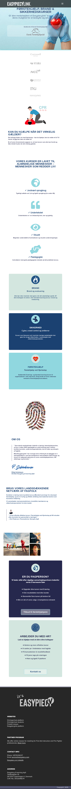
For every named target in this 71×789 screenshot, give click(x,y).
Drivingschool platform (15, 720)
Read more (22, 743)
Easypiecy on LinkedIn (15, 760)
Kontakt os (35, 671)
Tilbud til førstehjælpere (35, 612)
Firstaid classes (12, 724)
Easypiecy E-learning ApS (25, 474)
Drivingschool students (15, 722)
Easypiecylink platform (15, 726)
